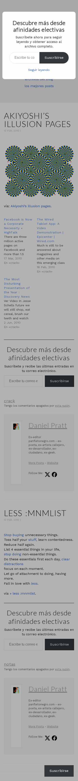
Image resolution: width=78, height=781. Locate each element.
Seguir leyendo (39, 70)
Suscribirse (54, 57)
